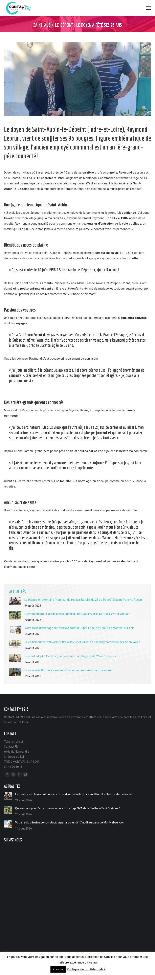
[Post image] (15, 601)
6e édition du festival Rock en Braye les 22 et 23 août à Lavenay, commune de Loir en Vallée (82, 642)
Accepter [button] (58, 969)
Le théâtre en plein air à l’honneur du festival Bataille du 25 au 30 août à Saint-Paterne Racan (83, 599)
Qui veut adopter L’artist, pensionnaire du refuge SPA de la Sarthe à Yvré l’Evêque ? (77, 613)
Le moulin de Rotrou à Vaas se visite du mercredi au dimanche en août (68, 670)
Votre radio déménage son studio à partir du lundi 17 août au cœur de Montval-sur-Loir (79, 628)
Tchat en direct (13, 741)
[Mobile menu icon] (148, 8)
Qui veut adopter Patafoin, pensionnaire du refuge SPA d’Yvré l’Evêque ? (70, 656)
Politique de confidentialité (86, 969)
